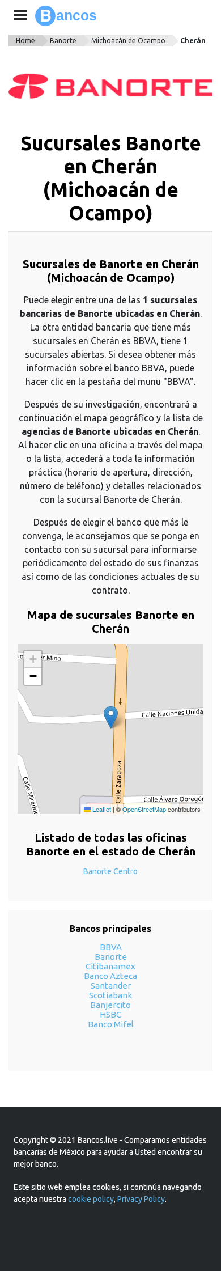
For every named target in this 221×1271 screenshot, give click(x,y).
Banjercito (110, 1005)
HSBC (110, 1014)
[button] (111, 717)
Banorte (63, 40)
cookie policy (91, 1199)
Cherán (193, 40)
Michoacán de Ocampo (128, 40)
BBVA (111, 947)
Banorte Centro (110, 871)
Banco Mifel (111, 1024)
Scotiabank (110, 995)
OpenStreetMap (144, 809)
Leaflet (101, 809)
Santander (111, 985)
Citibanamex (110, 966)
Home (25, 40)
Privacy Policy (141, 1199)
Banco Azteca (110, 976)
